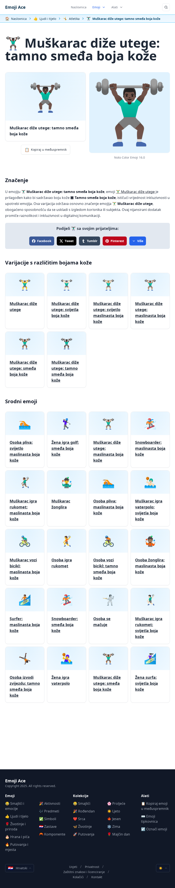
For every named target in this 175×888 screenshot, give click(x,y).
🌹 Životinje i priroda (15, 826)
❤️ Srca (79, 818)
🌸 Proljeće (116, 803)
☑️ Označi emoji (154, 829)
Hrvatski (17, 868)
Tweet (69, 241)
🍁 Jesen (114, 818)
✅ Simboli (47, 818)
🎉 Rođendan (84, 811)
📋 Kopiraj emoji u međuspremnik (155, 806)
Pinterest (117, 241)
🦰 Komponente (52, 834)
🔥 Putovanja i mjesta (16, 847)
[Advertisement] (87, 739)
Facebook (44, 241)
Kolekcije (80, 795)
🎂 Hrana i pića (17, 836)
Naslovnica (78, 7)
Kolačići (78, 877)
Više (140, 241)
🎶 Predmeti (49, 811)
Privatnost (92, 867)
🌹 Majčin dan (118, 834)
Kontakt (96, 877)
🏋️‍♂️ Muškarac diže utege (135, 191)
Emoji (96, 7)
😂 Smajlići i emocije (14, 806)
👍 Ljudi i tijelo (16, 816)
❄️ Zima (113, 826)
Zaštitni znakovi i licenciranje (84, 872)
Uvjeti (73, 867)
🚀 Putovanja (83, 834)
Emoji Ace (15, 7)
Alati (114, 7)
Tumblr (92, 241)
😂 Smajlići (81, 803)
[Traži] (166, 7)
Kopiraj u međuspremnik (46, 149)
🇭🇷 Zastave (48, 826)
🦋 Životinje (82, 826)
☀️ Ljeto (113, 811)
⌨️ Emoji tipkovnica (149, 819)
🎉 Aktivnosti (49, 803)
